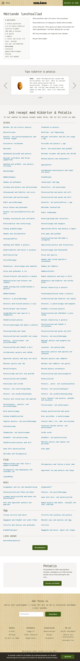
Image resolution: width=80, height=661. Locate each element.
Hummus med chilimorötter (14, 234)
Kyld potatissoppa (11, 411)
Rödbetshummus (9, 177)
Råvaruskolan (49, 631)
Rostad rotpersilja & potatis (54, 287)
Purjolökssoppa (9, 260)
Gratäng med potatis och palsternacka (20, 187)
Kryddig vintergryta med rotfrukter (19, 219)
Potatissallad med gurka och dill (56, 192)
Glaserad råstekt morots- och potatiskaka (54, 427)
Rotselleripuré (9, 369)
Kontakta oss (68, 640)
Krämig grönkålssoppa (12, 229)
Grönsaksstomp (9, 426)
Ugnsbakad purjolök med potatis (17, 154)
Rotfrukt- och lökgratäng (52, 132)
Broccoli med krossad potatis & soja (19, 304)
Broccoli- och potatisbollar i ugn (56, 202)
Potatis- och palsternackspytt (54, 389)
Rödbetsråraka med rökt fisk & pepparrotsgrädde (17, 464)
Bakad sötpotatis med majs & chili (56, 276)
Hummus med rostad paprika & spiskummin (54, 260)
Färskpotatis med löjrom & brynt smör (58, 464)
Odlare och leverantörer (68, 636)
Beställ (71, 3)
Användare (30, 628)
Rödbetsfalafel (47, 271)
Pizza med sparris (49, 255)
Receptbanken (40, 547)
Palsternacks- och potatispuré (54, 405)
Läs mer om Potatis (52, 583)
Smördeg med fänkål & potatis (16, 245)
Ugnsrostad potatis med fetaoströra (57, 245)
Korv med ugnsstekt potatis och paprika (17, 503)
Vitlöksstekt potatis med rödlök (17, 352)
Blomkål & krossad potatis (53, 309)
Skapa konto (31, 638)
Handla (12, 628)
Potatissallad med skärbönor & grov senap (57, 314)
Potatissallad (47, 379)
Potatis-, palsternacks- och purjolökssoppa (16, 341)
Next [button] (74, 85)
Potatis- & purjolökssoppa (15, 299)
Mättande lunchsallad (50, 207)
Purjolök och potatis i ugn (53, 144)
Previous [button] (6, 85)
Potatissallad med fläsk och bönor (18, 492)
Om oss (68, 628)
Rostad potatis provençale (53, 369)
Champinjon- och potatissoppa (16, 432)
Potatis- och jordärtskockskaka (17, 394)
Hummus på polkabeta (12, 182)
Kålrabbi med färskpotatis (15, 454)
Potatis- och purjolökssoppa (54, 336)
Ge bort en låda (12, 638)
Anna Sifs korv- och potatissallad (56, 497)
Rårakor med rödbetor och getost (55, 364)
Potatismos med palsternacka (16, 197)
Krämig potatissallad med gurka (55, 411)
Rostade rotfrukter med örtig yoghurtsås (16, 159)
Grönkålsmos (46, 177)
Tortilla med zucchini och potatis (56, 515)
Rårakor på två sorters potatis (17, 127)
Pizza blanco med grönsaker (15, 207)
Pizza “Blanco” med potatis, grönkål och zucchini (57, 399)
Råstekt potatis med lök (14, 364)
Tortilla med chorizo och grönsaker (19, 525)
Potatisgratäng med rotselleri (54, 219)
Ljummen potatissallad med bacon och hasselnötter (19, 497)
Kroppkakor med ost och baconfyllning (20, 487)
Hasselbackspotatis (11, 541)
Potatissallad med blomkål (15, 379)
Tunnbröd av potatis (50, 127)
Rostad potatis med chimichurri (55, 159)
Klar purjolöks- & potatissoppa (55, 416)
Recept (49, 635)
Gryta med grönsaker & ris (15, 271)
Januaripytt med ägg (50, 182)
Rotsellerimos (9, 132)
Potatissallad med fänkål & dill (17, 347)
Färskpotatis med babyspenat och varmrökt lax (17, 471)
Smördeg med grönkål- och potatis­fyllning (18, 165)
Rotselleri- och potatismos (53, 187)
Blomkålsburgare (10, 530)
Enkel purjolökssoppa (12, 202)
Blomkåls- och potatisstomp (15, 438)
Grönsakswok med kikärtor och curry (19, 192)
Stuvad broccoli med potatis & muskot (20, 276)
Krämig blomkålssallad (13, 416)
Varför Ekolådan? (68, 631)
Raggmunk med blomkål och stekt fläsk (20, 520)
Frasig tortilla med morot (15, 515)
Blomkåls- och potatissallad (54, 438)
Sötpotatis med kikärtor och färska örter (57, 282)
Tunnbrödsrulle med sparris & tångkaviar (16, 314)
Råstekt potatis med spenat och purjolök (55, 443)
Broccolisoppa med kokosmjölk (54, 250)
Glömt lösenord (30, 635)
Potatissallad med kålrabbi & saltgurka (54, 239)
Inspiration (49, 628)
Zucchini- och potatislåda (53, 347)
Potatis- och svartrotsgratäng (17, 389)
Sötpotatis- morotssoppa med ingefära (20, 266)
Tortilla (45, 525)
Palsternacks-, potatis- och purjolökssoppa (16, 405)
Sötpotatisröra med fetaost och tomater (17, 282)
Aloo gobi (45, 449)
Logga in (30, 631)
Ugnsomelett (46, 165)
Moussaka (7, 149)
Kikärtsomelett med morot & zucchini (19, 250)
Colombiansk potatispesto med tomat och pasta (57, 171)
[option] (40, 85)
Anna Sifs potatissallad (14, 449)
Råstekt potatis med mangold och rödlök (55, 341)
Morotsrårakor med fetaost (15, 309)
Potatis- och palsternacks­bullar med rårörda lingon (19, 138)
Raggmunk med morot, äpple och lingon (58, 530)
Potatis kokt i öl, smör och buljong (57, 421)
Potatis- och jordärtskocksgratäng (56, 394)
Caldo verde (46, 432)
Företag (12, 635)
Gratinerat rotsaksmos (13, 144)
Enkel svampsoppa (48, 212)
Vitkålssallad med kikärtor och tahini (58, 299)
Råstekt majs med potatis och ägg (56, 520)
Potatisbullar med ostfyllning (17, 224)
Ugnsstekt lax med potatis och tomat (57, 470)
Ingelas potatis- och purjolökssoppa (19, 421)
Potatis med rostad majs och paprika (19, 399)
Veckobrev (49, 638)
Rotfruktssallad (10, 255)
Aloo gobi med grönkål (51, 234)
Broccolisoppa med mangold (53, 224)
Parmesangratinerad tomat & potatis (57, 294)
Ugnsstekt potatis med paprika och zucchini (56, 353)
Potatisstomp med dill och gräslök (18, 374)
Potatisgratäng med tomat (14, 331)
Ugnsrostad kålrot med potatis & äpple (58, 229)
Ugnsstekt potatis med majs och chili (20, 359)
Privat (12, 631)
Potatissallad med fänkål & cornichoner (53, 325)
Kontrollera (53, 614)
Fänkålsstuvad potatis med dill (17, 443)
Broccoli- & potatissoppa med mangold (58, 304)
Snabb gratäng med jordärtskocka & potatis (18, 288)
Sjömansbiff (46, 487)
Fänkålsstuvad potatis (13, 320)
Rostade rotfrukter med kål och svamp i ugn (58, 138)
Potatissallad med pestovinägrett (56, 374)
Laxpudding (8, 477)
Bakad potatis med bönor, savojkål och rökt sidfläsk (58, 503)
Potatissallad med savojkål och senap (20, 336)
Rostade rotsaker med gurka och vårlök (58, 154)
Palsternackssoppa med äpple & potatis (20, 325)
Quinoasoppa (8, 171)
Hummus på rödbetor (49, 266)
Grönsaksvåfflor (10, 239)
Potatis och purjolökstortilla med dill (18, 213)
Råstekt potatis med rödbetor (54, 359)
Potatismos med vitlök (13, 384)
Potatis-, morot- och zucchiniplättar (58, 384)
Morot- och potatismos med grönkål (56, 149)
